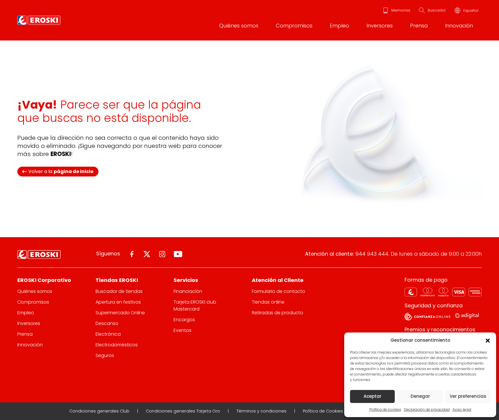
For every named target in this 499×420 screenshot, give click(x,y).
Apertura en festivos (118, 302)
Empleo (339, 25)
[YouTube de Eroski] (178, 254)
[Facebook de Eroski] (132, 254)
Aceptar (372, 396)
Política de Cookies (323, 411)
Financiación (188, 291)
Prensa (419, 25)
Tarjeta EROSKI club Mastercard (195, 305)
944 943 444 (371, 253)
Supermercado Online (120, 312)
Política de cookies (385, 409)
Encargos (184, 319)
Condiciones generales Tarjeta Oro (183, 411)
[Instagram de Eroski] (162, 254)
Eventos (182, 330)
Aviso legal (462, 409)
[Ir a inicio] (39, 20)
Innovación (459, 25)
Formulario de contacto (278, 291)
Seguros (105, 355)
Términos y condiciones (261, 411)
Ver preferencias (468, 396)
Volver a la (61, 171)
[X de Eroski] (147, 254)
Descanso (107, 323)
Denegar (420, 396)
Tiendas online (268, 302)
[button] (487, 340)
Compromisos (294, 25)
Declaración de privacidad (427, 409)
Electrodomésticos (117, 344)
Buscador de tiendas (119, 291)
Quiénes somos (238, 25)
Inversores (379, 25)
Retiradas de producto (277, 312)
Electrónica (108, 334)
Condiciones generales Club (99, 411)
